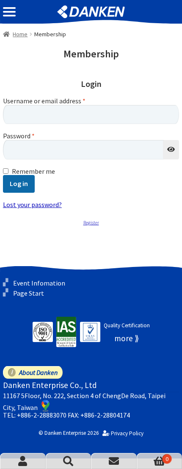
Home (20, 34)
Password (19, 136)
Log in (19, 183)
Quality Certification (127, 325)
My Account (23, 461)
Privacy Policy (127, 433)
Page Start (28, 293)
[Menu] (9, 11)
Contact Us (114, 461)
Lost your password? (32, 204)
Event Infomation (39, 283)
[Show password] (171, 149)
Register (91, 223)
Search (68, 461)
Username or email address (44, 101)
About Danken (38, 372)
